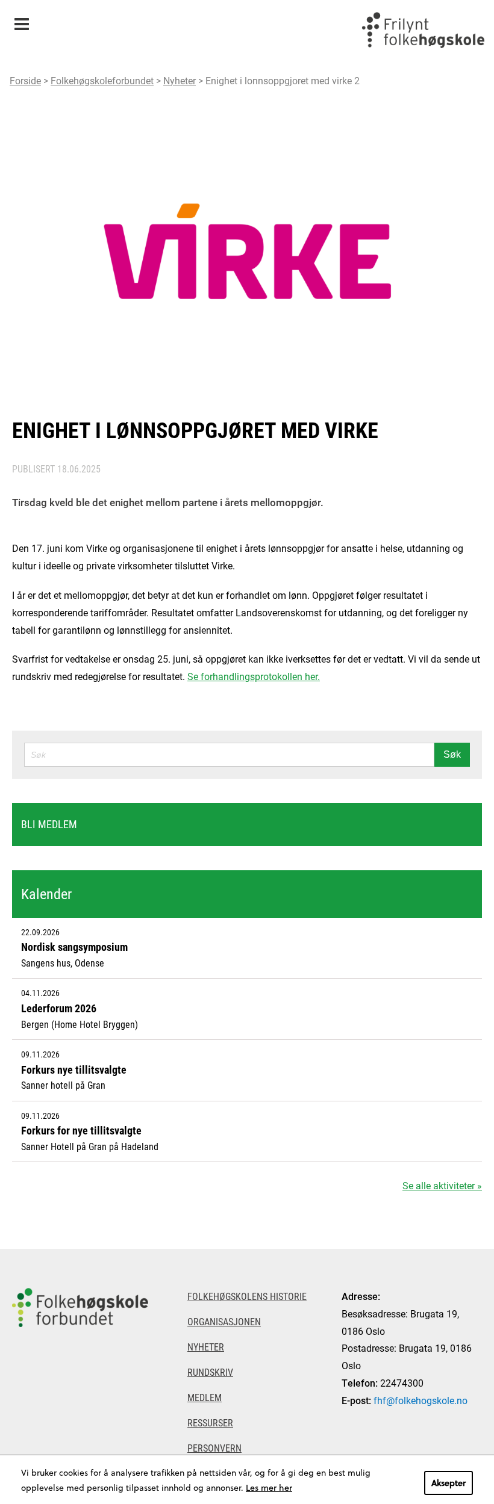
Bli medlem (49, 824)
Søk (452, 754)
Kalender (46, 893)
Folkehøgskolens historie (247, 1296)
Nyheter (179, 80)
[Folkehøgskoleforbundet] (82, 1307)
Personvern (214, 1447)
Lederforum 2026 (58, 1008)
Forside (25, 80)
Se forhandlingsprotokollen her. (253, 676)
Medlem (204, 1397)
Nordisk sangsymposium (74, 946)
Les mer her (269, 1487)
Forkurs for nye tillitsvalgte (81, 1130)
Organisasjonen (224, 1321)
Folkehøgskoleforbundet (102, 80)
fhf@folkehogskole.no (420, 1400)
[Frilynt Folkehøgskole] (422, 30)
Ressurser (210, 1422)
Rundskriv (210, 1372)
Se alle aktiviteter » (442, 1185)
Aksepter (448, 1482)
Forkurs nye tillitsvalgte (74, 1069)
